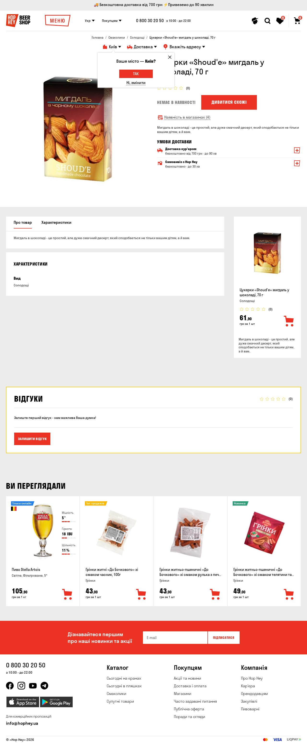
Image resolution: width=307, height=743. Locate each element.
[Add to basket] (289, 321)
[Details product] (267, 253)
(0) (188, 88)
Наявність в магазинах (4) (187, 117)
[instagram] (21, 685)
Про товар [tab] (23, 222)
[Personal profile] (255, 21)
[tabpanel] (78, 129)
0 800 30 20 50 (150, 20)
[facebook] (10, 685)
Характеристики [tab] (56, 222)
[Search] (267, 21)
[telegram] (44, 685)
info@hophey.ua (22, 723)
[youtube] (33, 685)
